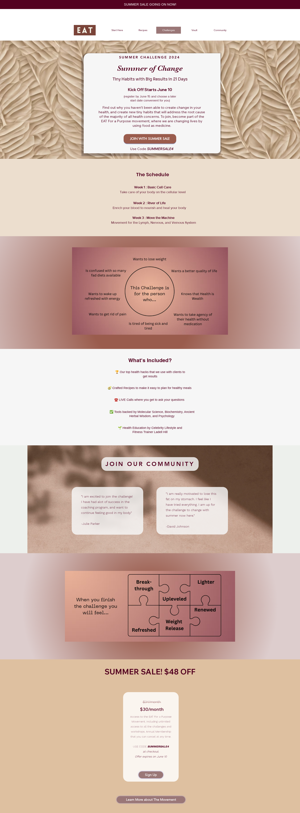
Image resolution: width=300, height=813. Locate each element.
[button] (149, 463)
